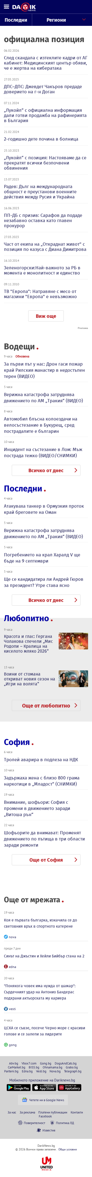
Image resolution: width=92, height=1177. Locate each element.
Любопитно (26, 618)
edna (12, 967)
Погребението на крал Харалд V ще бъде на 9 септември (42, 558)
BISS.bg (34, 1067)
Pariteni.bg (11, 1071)
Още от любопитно (46, 705)
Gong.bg (45, 1063)
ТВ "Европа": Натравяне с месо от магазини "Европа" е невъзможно (40, 294)
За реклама (27, 1112)
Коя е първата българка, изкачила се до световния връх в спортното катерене (40, 923)
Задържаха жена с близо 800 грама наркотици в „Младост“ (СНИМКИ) (41, 781)
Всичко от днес (46, 470)
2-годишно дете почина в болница (41, 139)
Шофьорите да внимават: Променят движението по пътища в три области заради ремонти (44, 839)
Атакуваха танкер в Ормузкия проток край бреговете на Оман (44, 509)
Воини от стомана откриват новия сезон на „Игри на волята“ (29, 679)
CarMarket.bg (16, 1067)
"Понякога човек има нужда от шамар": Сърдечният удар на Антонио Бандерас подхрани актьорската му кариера (40, 992)
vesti (12, 1009)
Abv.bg (13, 1063)
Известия (48, 1130)
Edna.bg (27, 1071)
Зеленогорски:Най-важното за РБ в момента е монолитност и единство (42, 270)
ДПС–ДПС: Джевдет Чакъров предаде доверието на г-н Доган (43, 89)
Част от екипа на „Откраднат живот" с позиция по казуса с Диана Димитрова (45, 247)
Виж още (46, 316)
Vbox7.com (29, 1063)
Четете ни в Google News (46, 1100)
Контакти (77, 1112)
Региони (56, 20)
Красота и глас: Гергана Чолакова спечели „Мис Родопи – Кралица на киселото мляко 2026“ (28, 644)
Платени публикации (52, 1112)
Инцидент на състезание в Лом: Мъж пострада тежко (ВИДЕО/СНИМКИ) (43, 452)
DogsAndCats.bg (66, 1063)
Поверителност (34, 1123)
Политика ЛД (65, 1123)
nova (12, 937)
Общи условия (67, 1149)
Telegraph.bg (72, 1071)
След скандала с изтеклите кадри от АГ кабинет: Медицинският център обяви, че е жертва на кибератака (45, 63)
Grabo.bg (72, 1067)
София (17, 742)
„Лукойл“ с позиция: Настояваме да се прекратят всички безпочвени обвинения (45, 163)
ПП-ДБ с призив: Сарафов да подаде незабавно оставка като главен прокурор (43, 220)
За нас (12, 1112)
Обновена (22, 356)
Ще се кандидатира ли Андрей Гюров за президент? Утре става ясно (43, 582)
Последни (16, 20)
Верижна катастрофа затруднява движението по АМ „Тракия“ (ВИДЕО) (43, 397)
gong (13, 1045)
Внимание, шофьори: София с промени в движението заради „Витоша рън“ (37, 808)
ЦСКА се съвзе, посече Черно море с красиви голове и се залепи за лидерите (44, 1031)
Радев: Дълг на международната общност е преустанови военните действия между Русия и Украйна (40, 191)
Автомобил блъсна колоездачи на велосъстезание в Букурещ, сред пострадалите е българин (40, 425)
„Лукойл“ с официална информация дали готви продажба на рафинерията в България (45, 115)
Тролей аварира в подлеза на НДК (41, 759)
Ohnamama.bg (52, 1067)
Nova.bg (55, 1071)
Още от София (46, 860)
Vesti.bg (41, 1071)
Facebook (45, 1116)
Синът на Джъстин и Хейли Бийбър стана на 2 (44, 956)
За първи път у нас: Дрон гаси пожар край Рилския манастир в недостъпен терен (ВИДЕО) (44, 370)
